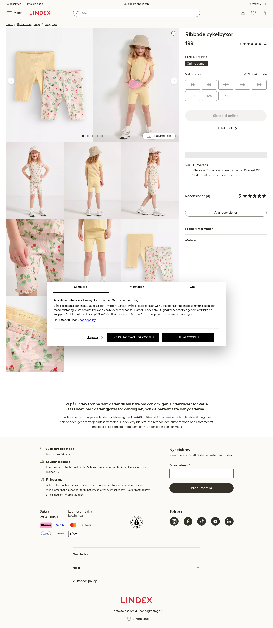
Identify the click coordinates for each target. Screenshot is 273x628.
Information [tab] (136, 287)
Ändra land (141, 619)
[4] (97, 136)
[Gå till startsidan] (40, 13)
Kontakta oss (120, 611)
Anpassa (92, 337)
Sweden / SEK (258, 4)
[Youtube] (215, 521)
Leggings (51, 24)
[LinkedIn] (229, 521)
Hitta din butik (34, 4)
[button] (49, 85)
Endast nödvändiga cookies (133, 337)
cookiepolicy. (88, 320)
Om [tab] (192, 287)
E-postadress (179, 465)
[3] (92, 136)
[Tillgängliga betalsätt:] (71, 530)
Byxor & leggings (28, 24)
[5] (102, 136)
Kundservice (13, 4)
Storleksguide (257, 74)
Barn (9, 24)
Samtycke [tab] (80, 287)
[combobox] (136, 13)
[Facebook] (188, 521)
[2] (87, 136)
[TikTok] (201, 521)
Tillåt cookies (188, 337)
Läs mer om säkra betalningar (80, 513)
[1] (83, 136)
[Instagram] (174, 521)
